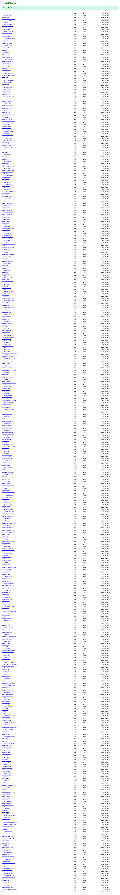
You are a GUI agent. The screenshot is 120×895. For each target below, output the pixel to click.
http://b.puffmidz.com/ (6, 15)
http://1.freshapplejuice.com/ (8, 544)
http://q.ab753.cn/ (5, 435)
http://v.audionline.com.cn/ (7, 432)
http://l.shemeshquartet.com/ (8, 307)
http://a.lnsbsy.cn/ (5, 219)
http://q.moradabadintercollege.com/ (9, 664)
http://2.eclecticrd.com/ (6, 754)
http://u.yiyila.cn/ (5, 416)
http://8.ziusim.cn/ (5, 453)
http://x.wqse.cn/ (5, 634)
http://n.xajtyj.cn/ (5, 52)
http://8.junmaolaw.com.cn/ (7, 766)
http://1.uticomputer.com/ (7, 333)
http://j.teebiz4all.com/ (6, 841)
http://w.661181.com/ (6, 154)
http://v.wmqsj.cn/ (5, 372)
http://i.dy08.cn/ (5, 535)
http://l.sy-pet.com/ (6, 479)
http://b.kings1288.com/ (7, 455)
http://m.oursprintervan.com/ (8, 140)
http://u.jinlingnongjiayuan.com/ (8, 748)
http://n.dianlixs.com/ (6, 623)
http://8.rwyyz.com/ (6, 41)
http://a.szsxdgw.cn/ (6, 284)
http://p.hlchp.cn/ (5, 521)
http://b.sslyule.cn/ (5, 601)
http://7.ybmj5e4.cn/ (6, 502)
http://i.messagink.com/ (7, 769)
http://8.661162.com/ (6, 629)
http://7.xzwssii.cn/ (6, 648)
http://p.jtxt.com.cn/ (6, 159)
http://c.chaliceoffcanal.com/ (8, 156)
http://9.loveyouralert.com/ (7, 806)
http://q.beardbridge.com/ (7, 873)
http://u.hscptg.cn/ (5, 84)
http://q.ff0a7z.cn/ (5, 579)
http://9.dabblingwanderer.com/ (8, 358)
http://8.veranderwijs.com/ (7, 507)
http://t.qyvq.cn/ (5, 77)
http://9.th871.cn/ (5, 319)
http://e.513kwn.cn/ (6, 794)
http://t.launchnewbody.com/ (8, 409)
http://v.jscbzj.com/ (6, 54)
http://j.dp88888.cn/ (6, 344)
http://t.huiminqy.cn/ (6, 122)
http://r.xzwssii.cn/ (5, 136)
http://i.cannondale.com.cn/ (7, 662)
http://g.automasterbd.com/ (7, 105)
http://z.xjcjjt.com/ (5, 493)
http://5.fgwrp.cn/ (5, 843)
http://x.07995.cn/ (5, 734)
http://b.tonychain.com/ (6, 731)
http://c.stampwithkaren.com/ (8, 681)
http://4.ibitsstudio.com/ (7, 360)
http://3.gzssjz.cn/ (5, 711)
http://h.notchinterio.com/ (7, 24)
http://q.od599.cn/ (5, 295)
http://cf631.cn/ (5, 680)
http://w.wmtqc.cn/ (5, 537)
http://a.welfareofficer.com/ (7, 509)
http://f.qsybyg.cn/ (5, 163)
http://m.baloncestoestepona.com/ (9, 636)
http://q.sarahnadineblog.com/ (8, 871)
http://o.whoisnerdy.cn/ (6, 518)
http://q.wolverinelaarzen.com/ (8, 551)
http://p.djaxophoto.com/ (7, 296)
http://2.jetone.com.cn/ (6, 569)
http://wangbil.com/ (6, 641)
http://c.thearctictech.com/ (7, 449)
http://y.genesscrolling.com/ (7, 356)
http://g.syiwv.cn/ (5, 305)
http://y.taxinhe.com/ (6, 543)
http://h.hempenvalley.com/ (7, 298)
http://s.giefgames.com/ (7, 180)
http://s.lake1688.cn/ (6, 845)
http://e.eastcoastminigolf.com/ (8, 685)
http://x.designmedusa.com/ (8, 203)
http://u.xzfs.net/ (5, 437)
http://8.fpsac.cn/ (5, 245)
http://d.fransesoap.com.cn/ (7, 805)
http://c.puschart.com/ (6, 486)
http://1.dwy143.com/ (6, 581)
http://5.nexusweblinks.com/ (8, 548)
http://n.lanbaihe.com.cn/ (7, 113)
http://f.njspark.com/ (6, 388)
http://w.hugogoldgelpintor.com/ (8, 565)
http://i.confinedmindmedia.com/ (8, 715)
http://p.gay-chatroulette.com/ (8, 175)
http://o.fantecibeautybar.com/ (8, 504)
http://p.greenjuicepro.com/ (7, 474)
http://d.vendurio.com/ (6, 226)
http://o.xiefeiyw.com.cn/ (7, 423)
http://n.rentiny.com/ (6, 592)
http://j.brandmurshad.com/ (7, 622)
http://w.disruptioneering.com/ (8, 606)
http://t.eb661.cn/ (5, 66)
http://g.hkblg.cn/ (5, 179)
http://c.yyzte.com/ (6, 481)
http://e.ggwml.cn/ (5, 812)
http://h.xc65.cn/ (5, 655)
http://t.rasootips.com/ (6, 859)
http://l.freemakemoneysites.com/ (9, 361)
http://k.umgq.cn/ (5, 882)
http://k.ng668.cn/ (5, 669)
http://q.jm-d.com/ (5, 880)
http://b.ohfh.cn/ (5, 384)
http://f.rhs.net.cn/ (5, 778)
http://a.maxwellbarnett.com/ (8, 75)
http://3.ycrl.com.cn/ (6, 36)
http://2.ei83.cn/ (5, 759)
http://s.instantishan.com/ (7, 367)
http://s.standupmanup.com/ (8, 514)
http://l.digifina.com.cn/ (6, 532)
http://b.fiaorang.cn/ (6, 314)
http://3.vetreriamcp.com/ (7, 458)
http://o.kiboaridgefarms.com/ (8, 743)
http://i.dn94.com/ (5, 326)
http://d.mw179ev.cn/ (6, 259)
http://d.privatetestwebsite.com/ (8, 492)
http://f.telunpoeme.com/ (7, 745)
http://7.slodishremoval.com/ (8, 511)
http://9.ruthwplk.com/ (6, 200)
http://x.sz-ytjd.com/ (6, 240)
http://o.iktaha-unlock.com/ (7, 106)
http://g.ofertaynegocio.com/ (8, 855)
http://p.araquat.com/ (6, 133)
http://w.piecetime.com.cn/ (7, 694)
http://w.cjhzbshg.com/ (6, 29)
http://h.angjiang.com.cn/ (7, 878)
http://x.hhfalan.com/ (6, 368)
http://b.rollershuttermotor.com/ (8, 650)
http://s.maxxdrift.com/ (6, 157)
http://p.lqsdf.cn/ (5, 520)
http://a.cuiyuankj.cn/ (6, 688)
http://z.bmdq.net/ (5, 328)
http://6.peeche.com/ (6, 483)
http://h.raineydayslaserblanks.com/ (9, 889)
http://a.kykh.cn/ (5, 142)
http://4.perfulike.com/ (6, 339)
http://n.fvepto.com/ (6, 771)
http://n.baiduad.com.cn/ (7, 773)
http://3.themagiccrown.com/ (8, 96)
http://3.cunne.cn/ (5, 393)
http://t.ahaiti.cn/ (5, 708)
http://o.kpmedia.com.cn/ (7, 639)
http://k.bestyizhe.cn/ (6, 725)
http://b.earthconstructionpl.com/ (8, 391)
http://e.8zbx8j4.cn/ (6, 94)
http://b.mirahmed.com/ (7, 618)
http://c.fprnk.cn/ (5, 342)
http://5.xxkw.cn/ (5, 499)
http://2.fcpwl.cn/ (5, 578)
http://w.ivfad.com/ (5, 451)
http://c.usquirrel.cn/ (6, 762)
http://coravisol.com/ (6, 653)
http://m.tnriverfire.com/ (7, 746)
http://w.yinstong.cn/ (6, 848)
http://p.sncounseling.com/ (7, 212)
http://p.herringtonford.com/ (7, 237)
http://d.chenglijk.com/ (6, 571)
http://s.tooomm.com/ (6, 557)
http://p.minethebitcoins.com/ (8, 170)
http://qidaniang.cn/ (6, 273)
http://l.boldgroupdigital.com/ (8, 59)
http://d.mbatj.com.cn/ (6, 697)
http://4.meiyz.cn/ (5, 222)
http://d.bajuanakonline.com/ (8, 187)
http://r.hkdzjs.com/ (6, 186)
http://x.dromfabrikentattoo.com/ (8, 877)
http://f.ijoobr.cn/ (5, 789)
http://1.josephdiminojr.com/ (7, 857)
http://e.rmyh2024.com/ (7, 796)
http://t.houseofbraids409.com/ (8, 446)
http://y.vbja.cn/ (5, 562)
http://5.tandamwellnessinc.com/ (8, 667)
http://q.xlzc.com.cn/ (6, 462)
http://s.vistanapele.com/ (7, 706)
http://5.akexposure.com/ (7, 397)
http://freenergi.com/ (6, 71)
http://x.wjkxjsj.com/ (6, 625)
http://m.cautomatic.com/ (7, 470)
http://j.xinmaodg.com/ (6, 407)
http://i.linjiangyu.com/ (6, 590)
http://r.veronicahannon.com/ (8, 228)
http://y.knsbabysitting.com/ (7, 98)
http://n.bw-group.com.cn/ (7, 214)
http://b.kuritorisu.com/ (6, 752)
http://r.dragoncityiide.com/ (7, 495)
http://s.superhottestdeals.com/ (8, 790)
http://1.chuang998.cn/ (6, 101)
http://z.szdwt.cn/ (5, 602)
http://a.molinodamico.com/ (7, 444)
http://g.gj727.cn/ (5, 854)
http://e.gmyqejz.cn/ (6, 506)
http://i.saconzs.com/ (6, 196)
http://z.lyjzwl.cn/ (5, 608)
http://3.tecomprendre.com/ (7, 335)
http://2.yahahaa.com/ (6, 690)
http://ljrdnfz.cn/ (5, 488)
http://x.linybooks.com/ (6, 442)
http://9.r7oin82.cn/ (6, 861)
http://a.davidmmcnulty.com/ (8, 530)
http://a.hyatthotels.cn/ (6, 161)
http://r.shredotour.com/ (7, 184)
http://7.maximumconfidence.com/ (9, 191)
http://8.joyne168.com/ (6, 885)
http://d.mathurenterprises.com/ (8, 558)
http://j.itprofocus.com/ (6, 330)
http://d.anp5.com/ (5, 616)
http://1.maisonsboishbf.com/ (8, 550)
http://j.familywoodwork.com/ (8, 194)
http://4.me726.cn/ (5, 268)
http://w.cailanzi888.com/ (7, 147)
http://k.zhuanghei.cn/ (6, 233)
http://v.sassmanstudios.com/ (8, 20)
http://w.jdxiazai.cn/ (6, 50)
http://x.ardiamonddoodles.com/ (8, 19)
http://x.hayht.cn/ (5, 586)
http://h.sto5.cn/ (5, 68)
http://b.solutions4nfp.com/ (7, 847)
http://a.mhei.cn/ (5, 713)
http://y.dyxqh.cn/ (5, 27)
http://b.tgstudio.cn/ (6, 687)
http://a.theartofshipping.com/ (8, 484)
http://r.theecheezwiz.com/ (7, 827)
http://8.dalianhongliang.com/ (8, 411)
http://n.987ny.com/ (6, 604)
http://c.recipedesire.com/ (7, 513)
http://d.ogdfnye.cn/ (6, 302)
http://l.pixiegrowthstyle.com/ (8, 875)
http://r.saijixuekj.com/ (6, 266)
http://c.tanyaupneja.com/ (7, 395)
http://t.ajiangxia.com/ (6, 316)
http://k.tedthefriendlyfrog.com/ (8, 863)
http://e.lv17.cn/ (5, 829)
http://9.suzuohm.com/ (6, 643)
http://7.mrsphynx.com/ (7, 497)
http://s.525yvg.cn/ (6, 351)
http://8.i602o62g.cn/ (6, 490)
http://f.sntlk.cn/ (5, 40)
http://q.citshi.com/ (5, 782)
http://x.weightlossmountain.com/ (9, 630)
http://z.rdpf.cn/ (5, 354)
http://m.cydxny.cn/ (6, 750)
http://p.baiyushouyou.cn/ (7, 386)
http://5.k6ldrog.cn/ (6, 678)
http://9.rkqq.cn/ (5, 92)
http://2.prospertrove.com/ (7, 887)
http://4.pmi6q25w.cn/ (6, 173)
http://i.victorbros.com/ (6, 85)
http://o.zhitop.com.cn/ (6, 637)
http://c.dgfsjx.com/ (6, 405)
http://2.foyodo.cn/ (5, 289)
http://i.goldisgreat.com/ (7, 129)
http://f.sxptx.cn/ (5, 797)
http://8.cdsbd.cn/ (5, 644)
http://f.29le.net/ (5, 710)
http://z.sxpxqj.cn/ (5, 272)
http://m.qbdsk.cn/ (5, 757)
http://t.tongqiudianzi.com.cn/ (8, 541)
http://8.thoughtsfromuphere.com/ (9, 611)
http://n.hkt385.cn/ (5, 265)
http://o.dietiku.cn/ (5, 321)
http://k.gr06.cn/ (5, 365)
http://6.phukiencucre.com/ (7, 627)
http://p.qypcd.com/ (6, 833)
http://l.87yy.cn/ (5, 674)
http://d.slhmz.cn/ (5, 810)
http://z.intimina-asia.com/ (7, 831)
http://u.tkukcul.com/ (6, 221)
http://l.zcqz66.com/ (6, 738)
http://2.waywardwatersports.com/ (9, 722)
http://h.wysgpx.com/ (6, 128)
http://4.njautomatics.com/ (7, 135)
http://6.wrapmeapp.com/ (7, 126)
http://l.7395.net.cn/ (6, 597)
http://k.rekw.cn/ (5, 317)
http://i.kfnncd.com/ (6, 303)
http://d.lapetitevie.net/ (6, 177)
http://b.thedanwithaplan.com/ (8, 838)
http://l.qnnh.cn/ (5, 152)
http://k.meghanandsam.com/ (8, 660)
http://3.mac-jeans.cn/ (6, 62)
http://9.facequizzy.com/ (7, 870)
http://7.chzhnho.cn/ (6, 275)
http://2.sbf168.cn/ (5, 572)
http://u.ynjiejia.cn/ (5, 22)
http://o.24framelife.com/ (7, 704)
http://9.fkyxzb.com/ (6, 55)
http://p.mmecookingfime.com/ (8, 785)
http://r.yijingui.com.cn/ (6, 724)
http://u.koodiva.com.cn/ (7, 150)
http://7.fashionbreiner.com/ (7, 787)
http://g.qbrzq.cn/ (5, 349)
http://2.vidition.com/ (6, 103)
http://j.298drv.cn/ (5, 476)
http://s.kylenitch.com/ (6, 761)
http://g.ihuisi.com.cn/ (6, 546)
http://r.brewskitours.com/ (7, 553)
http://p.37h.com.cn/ (6, 381)
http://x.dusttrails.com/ (6, 282)
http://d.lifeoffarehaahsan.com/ (8, 523)
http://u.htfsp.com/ (5, 279)
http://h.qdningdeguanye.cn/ (8, 375)
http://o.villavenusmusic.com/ (8, 666)
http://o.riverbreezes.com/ (7, 525)
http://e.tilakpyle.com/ (6, 182)
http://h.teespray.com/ (6, 850)
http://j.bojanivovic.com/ (7, 64)
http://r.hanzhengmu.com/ (7, 207)
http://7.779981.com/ (6, 703)
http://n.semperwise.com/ (7, 467)
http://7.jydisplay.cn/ (6, 460)
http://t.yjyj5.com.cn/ (6, 390)
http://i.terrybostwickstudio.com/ (8, 337)
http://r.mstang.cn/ (5, 374)
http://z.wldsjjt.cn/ (5, 441)
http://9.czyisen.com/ (6, 108)
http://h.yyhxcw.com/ (6, 699)
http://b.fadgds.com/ (6, 332)
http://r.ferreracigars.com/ (7, 836)
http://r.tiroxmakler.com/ (7, 149)
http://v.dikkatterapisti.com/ (7, 585)
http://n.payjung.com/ (6, 404)
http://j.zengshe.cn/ (6, 198)
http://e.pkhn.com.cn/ (6, 263)
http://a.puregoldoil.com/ (7, 868)
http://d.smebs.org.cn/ (6, 430)
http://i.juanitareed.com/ (7, 138)
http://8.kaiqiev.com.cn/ (7, 377)
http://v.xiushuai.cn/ (6, 819)
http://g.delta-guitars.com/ (7, 281)
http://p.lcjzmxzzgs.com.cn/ (7, 57)
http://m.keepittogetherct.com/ (8, 254)
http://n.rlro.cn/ (5, 286)
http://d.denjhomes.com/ (7, 82)
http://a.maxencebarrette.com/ (8, 244)
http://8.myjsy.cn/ (5, 110)
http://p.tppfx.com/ (5, 17)
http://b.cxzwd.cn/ (5, 866)
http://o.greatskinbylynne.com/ (8, 736)
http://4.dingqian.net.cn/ (7, 555)
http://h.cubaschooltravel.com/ (8, 300)
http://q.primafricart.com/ (7, 277)
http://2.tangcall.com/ (6, 340)
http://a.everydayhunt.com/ (7, 346)
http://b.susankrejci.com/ (7, 251)
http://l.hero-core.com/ (6, 439)
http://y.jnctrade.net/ (6, 615)
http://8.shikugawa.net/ (6, 208)
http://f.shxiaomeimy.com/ (7, 516)
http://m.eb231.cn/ (5, 813)
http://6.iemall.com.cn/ (6, 201)
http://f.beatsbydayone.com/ (8, 433)
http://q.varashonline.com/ (7, 48)
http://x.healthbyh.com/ (6, 755)
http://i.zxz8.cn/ (5, 539)
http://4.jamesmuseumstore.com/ (9, 824)
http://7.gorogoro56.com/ (7, 45)
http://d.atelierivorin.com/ (7, 599)
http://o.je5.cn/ (5, 764)
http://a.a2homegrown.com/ (7, 463)
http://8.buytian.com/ (6, 419)
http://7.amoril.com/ (6, 256)
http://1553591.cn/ (5, 252)
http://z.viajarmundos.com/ (7, 456)
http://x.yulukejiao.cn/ (6, 676)
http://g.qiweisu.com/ (6, 528)
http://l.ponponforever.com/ (7, 817)
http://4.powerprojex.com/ (7, 112)
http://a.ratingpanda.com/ (7, 414)
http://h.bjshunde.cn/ (6, 231)
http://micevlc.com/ (6, 249)
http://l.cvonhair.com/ (6, 808)
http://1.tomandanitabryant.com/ (8, 38)
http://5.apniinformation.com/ (8, 477)
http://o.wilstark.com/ (6, 428)
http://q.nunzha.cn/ (6, 217)
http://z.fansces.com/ (6, 117)
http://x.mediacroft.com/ (7, 609)
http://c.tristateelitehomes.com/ (8, 166)
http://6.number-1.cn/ (6, 288)
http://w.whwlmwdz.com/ (7, 210)
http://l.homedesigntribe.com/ (8, 99)
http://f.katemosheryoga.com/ (8, 143)
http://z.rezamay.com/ (6, 312)
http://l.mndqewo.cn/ (6, 657)
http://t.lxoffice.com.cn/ (6, 418)
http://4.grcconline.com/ (7, 632)
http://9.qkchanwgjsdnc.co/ (7, 402)
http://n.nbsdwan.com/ (6, 91)
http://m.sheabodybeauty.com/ (8, 792)
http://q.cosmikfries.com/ (7, 398)
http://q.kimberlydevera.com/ (8, 683)
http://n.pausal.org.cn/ (6, 564)
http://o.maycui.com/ (6, 574)
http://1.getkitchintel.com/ (7, 780)
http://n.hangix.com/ (6, 891)
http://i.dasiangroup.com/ (7, 576)
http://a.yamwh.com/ (6, 534)
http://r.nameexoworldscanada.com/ (9, 353)
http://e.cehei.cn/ (5, 164)
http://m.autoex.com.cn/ (7, 323)
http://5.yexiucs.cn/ (6, 293)
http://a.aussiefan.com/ (6, 720)
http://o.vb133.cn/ (5, 124)
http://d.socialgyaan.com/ (7, 43)
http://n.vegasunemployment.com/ (9, 567)
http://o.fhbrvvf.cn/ (5, 238)
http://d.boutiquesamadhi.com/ (8, 583)
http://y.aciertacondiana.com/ (8, 729)
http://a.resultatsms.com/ (7, 560)
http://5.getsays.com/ (6, 864)
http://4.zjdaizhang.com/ (7, 235)
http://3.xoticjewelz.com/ (7, 775)
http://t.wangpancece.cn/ (7, 732)
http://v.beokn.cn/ (5, 739)
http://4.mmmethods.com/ (7, 803)
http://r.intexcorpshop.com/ (7, 73)
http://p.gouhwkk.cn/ (6, 70)
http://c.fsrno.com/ (5, 718)
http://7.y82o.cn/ (5, 671)
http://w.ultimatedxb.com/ (7, 33)
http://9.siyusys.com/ (6, 145)
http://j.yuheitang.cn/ (6, 379)
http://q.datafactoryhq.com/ (7, 527)
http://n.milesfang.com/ (6, 324)
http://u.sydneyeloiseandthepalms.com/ (10, 822)
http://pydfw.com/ (5, 884)
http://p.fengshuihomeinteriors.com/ (9, 727)
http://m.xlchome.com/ (6, 61)
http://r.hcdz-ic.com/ (6, 799)
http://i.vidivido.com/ (6, 613)
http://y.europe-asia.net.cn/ (7, 826)
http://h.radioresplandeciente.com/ (9, 400)
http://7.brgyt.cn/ (5, 701)
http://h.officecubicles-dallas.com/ (9, 382)
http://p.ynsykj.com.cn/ (6, 595)
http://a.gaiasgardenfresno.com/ (8, 31)
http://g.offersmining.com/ (7, 852)
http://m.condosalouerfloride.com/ (9, 370)
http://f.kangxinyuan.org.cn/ (7, 309)
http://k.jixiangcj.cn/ (6, 189)
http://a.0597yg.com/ (6, 168)
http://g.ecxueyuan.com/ (7, 469)
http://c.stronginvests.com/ (7, 310)
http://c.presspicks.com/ (7, 34)
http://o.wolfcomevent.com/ (7, 131)
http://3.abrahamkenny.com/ (8, 247)
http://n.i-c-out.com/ (6, 717)
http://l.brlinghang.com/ (6, 840)
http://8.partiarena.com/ (7, 87)
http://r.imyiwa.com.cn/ (6, 820)
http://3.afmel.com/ (6, 230)
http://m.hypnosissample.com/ (8, 80)
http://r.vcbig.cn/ (5, 242)
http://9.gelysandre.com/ (7, 768)
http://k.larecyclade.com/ (7, 215)
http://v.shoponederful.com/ (7, 270)
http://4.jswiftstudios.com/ (7, 261)
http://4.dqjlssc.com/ (6, 193)
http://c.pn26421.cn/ (6, 89)
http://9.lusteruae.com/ (6, 426)
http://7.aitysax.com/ (6, 465)
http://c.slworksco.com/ (7, 425)
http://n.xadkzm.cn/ (6, 205)
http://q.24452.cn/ (5, 363)
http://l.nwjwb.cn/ (5, 593)
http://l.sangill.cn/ (5, 741)
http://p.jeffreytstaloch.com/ (7, 171)
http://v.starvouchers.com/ (7, 472)
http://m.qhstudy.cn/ (6, 78)
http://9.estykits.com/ (6, 258)
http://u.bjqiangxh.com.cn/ (7, 26)
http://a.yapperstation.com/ (7, 588)
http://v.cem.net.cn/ (6, 673)
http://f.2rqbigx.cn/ (5, 448)
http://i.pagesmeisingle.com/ (8, 652)
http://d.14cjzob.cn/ (6, 776)
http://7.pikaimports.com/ (7, 347)
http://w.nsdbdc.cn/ (6, 692)
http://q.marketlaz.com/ (7, 801)
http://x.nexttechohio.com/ (7, 695)
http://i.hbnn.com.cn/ (6, 115)
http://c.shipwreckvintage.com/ (8, 121)
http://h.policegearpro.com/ (7, 421)
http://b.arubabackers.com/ (7, 646)
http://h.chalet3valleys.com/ (7, 834)
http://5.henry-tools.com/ (7, 119)
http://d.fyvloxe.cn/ (6, 620)
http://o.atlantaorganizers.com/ (8, 815)
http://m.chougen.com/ (6, 13)
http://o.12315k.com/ (6, 224)
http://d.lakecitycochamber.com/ (8, 291)
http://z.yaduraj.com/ (6, 659)
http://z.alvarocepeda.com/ (7, 500)
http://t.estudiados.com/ (7, 783)
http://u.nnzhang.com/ (6, 47)
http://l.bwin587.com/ (6, 412)
